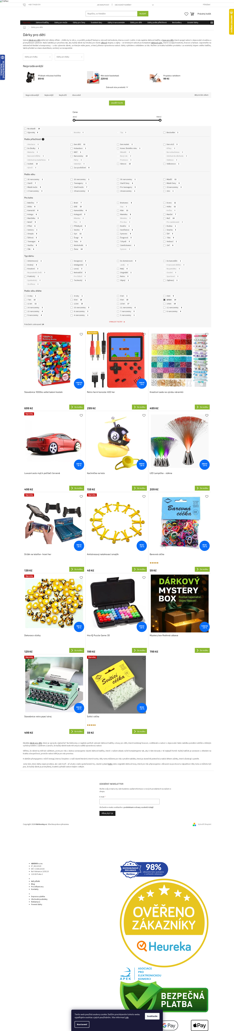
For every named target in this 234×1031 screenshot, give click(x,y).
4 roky (78, 296)
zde (127, 1017)
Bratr (78, 202)
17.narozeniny (34, 191)
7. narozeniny (127, 311)
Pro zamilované (175, 222)
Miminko (125, 218)
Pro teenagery (128, 187)
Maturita (32, 152)
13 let (124, 303)
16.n (170, 191)
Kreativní (32, 268)
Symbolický (33, 280)
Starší (31, 183)
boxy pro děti (168, 40)
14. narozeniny (35, 307)
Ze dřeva (32, 284)
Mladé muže (34, 187)
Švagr (78, 237)
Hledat (142, 13)
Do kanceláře (174, 261)
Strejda (32, 233)
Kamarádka (80, 210)
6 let (170, 296)
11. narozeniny (128, 307)
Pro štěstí (80, 276)
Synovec (125, 233)
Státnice (172, 160)
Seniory (32, 230)
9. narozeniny (34, 315)
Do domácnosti (128, 261)
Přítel (31, 226)
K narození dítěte (175, 265)
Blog (33, 884)
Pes (77, 222)
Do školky (33, 148)
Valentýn (79, 163)
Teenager (33, 241)
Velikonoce (173, 163)
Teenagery (80, 183)
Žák (30, 249)
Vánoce (125, 163)
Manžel (171, 214)
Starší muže (80, 187)
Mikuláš (125, 152)
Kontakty (35, 889)
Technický (80, 280)
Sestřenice (126, 230)
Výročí (31, 167)
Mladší (171, 179)
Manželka (33, 218)
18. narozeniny (35, 179)
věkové (104, 42)
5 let (123, 296)
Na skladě (33, 128)
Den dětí (79, 144)
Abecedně (76, 95)
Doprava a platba (38, 896)
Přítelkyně (80, 226)
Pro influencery (37, 886)
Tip (123, 132)
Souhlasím (152, 1016)
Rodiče (124, 226)
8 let (78, 299)
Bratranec (126, 202)
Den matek (126, 144)
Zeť (170, 245)
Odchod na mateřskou (38, 160)
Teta (77, 241)
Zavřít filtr (117, 103)
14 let (171, 303)
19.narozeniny (81, 191)
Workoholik (80, 245)
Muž (170, 218)
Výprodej (32, 132)
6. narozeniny (81, 311)
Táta (170, 237)
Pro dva (125, 222)
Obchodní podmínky (123, 5)
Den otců (172, 144)
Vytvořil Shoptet (204, 824)
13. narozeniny (35, 311)
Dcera (171, 202)
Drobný (32, 265)
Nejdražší (63, 95)
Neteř (31, 222)
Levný (78, 268)
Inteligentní (80, 265)
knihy (110, 764)
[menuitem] (26, 22)
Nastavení (82, 1024)
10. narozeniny (81, 307)
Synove (125, 249)
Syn (77, 233)
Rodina (171, 226)
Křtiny (171, 148)
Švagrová (126, 237)
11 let (31, 303)
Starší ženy (126, 183)
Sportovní (172, 276)
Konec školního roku (130, 148)
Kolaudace (80, 148)
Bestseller (172, 132)
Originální (125, 272)
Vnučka (32, 245)
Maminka (125, 214)
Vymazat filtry (115, 321)
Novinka (78, 132)
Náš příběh (35, 881)
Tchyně (125, 241)
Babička (32, 202)
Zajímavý (172, 280)
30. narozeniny (128, 179)
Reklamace (35, 902)
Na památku (173, 268)
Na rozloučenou (175, 152)
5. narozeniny (127, 315)
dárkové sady (156, 42)
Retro (124, 276)
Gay (123, 206)
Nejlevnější (49, 95)
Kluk (124, 210)
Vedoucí (172, 241)
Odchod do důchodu (177, 156)
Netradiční (80, 272)
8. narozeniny (174, 311)
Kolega (32, 214)
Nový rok (125, 156)
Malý (123, 268)
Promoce (125, 160)
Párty (78, 160)
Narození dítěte (35, 156)
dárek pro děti (34, 40)
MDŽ (77, 152)
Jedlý (124, 265)
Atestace (33, 144)
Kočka (171, 210)
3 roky (31, 296)
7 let (31, 299)
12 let (78, 303)
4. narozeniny (81, 315)
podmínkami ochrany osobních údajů (138, 807)
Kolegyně (79, 214)
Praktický (33, 276)
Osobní (171, 272)
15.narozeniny (174, 187)
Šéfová (32, 237)
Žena (78, 249)
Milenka (79, 218)
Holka (171, 206)
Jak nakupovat (103, 5)
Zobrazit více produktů (115, 87)
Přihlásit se (107, 813)
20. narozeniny (81, 179)
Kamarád (32, 210)
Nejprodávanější (32, 95)
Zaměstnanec (127, 245)
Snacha (171, 230)
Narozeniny (81, 156)
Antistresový (34, 261)
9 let (124, 299)
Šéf (170, 233)
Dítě (78, 206)
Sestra (78, 230)
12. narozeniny (174, 307)
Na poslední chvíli (36, 272)
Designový (80, 261)
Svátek (32, 163)
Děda (31, 206)
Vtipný (124, 280)
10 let (171, 299)
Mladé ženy (173, 183)
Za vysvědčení (81, 167)
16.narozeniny (127, 191)
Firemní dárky (36, 904)
